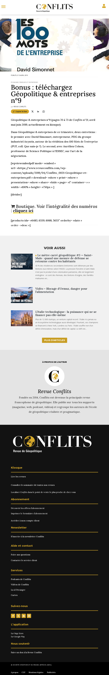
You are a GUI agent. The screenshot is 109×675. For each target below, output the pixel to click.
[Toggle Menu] (3, 6)
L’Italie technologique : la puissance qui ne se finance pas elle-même (66, 313)
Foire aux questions (20, 554)
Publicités (51, 672)
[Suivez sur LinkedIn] (24, 616)
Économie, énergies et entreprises (24, 82)
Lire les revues (18, 476)
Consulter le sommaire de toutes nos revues (33, 485)
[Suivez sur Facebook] (13, 616)
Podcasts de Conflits (21, 579)
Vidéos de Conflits (20, 584)
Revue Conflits (20, 106)
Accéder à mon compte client (25, 520)
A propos (14, 672)
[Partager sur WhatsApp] (43, 111)
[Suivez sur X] (18, 616)
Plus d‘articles (54, 340)
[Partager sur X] (32, 111)
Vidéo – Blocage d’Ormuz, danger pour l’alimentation (61, 290)
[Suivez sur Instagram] (29, 616)
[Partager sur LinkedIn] (38, 111)
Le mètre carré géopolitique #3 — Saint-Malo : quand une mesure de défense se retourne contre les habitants (64, 258)
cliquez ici (23, 210)
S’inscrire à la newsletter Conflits (27, 536)
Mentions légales (36, 672)
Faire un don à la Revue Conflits (26, 652)
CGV (23, 672)
